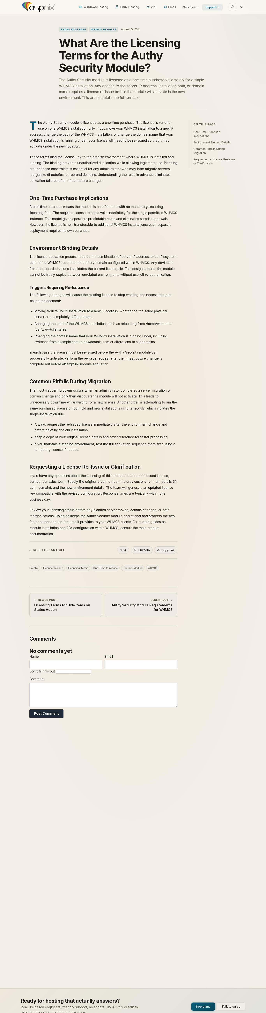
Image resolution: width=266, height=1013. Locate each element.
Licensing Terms (78, 567)
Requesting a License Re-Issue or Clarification (214, 161)
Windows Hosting (96, 7)
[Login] (241, 7)
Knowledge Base (73, 29)
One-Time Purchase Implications (206, 134)
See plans (203, 1006)
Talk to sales (231, 1006)
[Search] (232, 7)
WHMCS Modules (103, 29)
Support (211, 7)
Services (189, 7)
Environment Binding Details (211, 142)
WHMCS (153, 567)
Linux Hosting (129, 7)
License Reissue (53, 567)
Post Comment (46, 713)
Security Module (133, 567)
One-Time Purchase (105, 567)
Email (172, 7)
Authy (34, 567)
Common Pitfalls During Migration (209, 151)
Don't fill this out (42, 671)
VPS (154, 7)
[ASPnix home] (38, 7)
